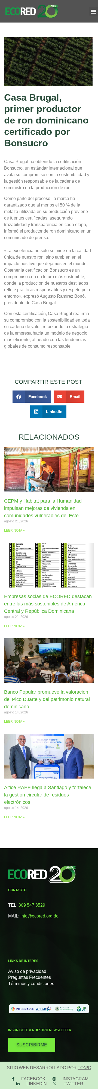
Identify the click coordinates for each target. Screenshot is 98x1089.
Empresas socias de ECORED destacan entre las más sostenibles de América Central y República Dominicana (48, 604)
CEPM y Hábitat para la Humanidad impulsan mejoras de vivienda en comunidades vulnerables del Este (43, 508)
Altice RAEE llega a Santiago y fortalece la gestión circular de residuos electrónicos (47, 795)
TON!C (84, 1067)
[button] (93, 11)
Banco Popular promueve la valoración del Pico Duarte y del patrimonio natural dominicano (47, 699)
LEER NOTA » (14, 530)
